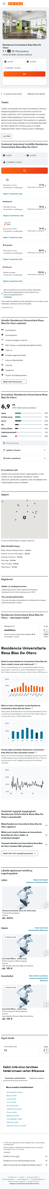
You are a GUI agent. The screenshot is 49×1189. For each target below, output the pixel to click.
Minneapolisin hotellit (14, 1092)
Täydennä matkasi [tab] (36, 1078)
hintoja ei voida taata (17, 1149)
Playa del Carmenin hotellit (16, 1126)
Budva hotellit (12, 1096)
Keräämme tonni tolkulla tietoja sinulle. (19, 1160)
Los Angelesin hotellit (14, 1119)
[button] (4, 3)
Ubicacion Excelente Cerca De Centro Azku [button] (19, 911)
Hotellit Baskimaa (22, 1179)
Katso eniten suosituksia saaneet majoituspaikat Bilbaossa (38, 978)
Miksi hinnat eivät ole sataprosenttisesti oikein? (23, 1165)
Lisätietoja (8, 297)
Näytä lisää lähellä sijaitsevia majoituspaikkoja (37, 881)
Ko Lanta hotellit (12, 1106)
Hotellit (21, 1177)
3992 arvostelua (22, 51)
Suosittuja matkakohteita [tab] (15, 1078)
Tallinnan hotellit (12, 1122)
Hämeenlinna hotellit (14, 1109)
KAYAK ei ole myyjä (11, 1156)
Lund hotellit (11, 1099)
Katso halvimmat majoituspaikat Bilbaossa (38, 929)
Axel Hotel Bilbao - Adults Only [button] (14, 959)
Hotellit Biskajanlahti (37, 1179)
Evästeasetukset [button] (7, 307)
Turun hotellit (11, 1102)
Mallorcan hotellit (13, 1116)
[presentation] (36, 664)
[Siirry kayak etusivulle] (15, 3)
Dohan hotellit (12, 1112)
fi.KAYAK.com (12, 1177)
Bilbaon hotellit (33, 1181)
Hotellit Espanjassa (8, 1179)
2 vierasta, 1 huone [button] (13, 68)
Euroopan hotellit (32, 1177)
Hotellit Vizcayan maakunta (16, 1181)
